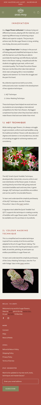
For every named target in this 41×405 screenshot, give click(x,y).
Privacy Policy (7, 357)
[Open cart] (38, 12)
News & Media (7, 338)
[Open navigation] (3, 12)
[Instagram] (8, 318)
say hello (11, 314)
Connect (5, 330)
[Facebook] (3, 318)
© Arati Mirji (20, 400)
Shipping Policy (8, 353)
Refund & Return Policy (11, 349)
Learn (21, 204)
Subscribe (11, 389)
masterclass (27, 311)
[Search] (34, 12)
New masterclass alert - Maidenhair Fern (20, 3)
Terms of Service (8, 361)
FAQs (4, 334)
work (10, 311)
